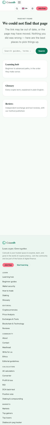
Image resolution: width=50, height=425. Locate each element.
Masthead (6, 347)
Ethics (5, 356)
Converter (6, 375)
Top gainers (7, 413)
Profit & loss (7, 380)
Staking (5, 295)
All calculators (8, 371)
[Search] (17, 8)
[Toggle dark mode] (32, 8)
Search (41, 51)
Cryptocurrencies (9, 310)
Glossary (9, 85)
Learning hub (12, 64)
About (5, 338)
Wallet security (8, 286)
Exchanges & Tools (10, 319)
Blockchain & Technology (13, 323)
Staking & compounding (12, 399)
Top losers (7, 418)
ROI (3, 385)
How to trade (7, 291)
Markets (5, 408)
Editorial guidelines (10, 361)
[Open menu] (19, 2)
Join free (42, 8)
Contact (5, 343)
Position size (7, 394)
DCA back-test (8, 389)
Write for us (7, 352)
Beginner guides (9, 281)
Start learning (22, 265)
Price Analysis (8, 314)
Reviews (9, 103)
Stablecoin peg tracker (12, 422)
